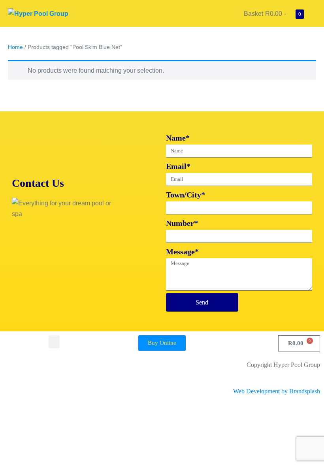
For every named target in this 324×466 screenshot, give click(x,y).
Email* (178, 166)
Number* (182, 223)
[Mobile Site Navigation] (313, 14)
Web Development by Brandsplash (276, 391)
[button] (54, 341)
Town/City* (185, 194)
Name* (178, 137)
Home (15, 47)
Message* (182, 251)
